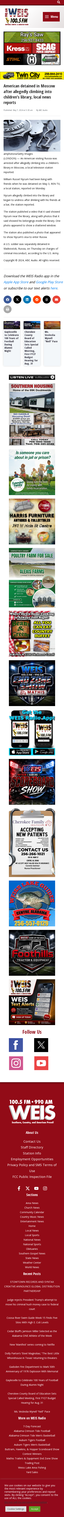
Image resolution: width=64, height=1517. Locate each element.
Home (32, 1226)
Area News (32, 1203)
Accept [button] (34, 1508)
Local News (32, 1230)
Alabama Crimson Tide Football (32, 1431)
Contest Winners (32, 1453)
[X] (27, 1188)
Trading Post (32, 1463)
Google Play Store (49, 282)
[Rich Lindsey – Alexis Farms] (32, 577)
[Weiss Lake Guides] (32, 903)
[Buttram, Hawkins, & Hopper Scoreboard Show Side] (32, 781)
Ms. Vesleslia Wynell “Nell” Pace (51, 336)
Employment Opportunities (32, 1159)
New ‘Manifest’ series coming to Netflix (32, 1344)
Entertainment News (32, 1221)
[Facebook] (19, 1188)
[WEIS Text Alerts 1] (32, 1002)
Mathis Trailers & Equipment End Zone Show (32, 1458)
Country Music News (32, 1216)
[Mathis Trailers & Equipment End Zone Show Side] (32, 683)
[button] (58, 2)
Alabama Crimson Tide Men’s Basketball (32, 1435)
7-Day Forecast (32, 1426)
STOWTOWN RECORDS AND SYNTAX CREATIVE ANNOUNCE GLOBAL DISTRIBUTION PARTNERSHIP (32, 1286)
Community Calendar (32, 1212)
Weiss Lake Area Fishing (32, 1467)
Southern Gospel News (32, 1253)
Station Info (32, 1153)
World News (32, 1267)
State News (32, 1258)
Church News (32, 1207)
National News (32, 1239)
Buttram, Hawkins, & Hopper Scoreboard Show (32, 1449)
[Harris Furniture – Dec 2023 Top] (32, 521)
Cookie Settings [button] (15, 1508)
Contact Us (32, 1141)
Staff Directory (32, 1147)
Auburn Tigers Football (32, 1440)
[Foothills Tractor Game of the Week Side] (32, 952)
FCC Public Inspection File (32, 1177)
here (53, 288)
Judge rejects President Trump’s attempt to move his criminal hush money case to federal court (32, 1304)
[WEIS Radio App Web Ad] (32, 732)
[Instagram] (45, 1188)
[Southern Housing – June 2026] (32, 414)
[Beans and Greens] (32, 633)
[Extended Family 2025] (32, 472)
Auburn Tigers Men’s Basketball (32, 1444)
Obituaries (32, 1249)
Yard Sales (32, 1472)
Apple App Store (16, 282)
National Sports (32, 1244)
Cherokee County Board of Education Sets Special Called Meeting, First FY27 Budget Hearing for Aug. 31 (31, 347)
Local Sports (32, 1235)
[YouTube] (36, 1188)
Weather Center (32, 1262)
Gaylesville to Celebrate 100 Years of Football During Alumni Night (11, 341)
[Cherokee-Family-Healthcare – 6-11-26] (32, 842)
